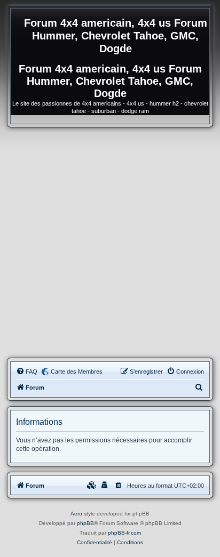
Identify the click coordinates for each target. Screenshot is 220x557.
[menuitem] (26, 371)
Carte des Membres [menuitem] (77, 371)
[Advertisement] (110, 242)
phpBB (85, 523)
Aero (76, 513)
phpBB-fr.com (124, 533)
